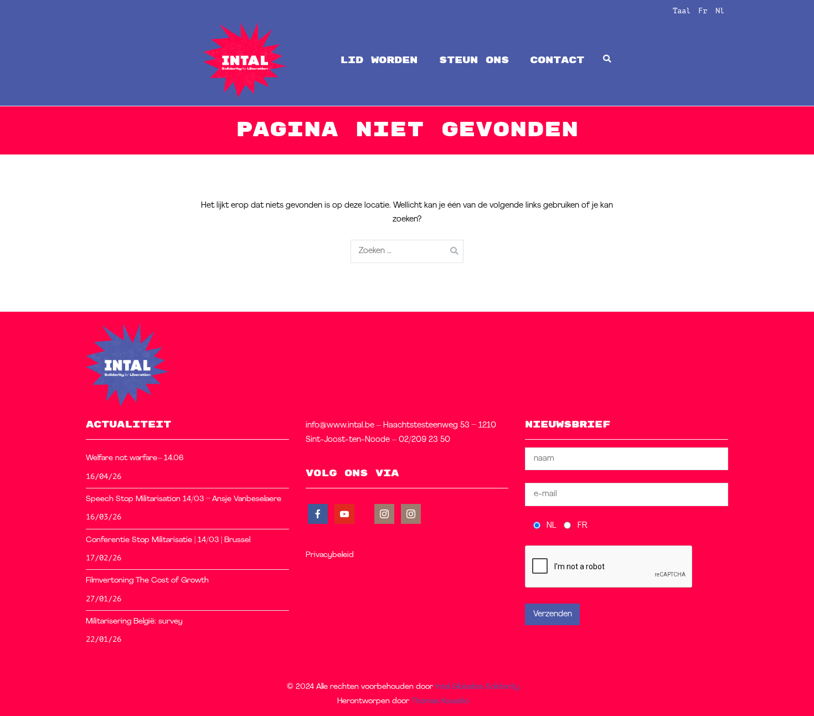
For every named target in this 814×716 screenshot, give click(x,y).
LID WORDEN (379, 60)
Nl (719, 10)
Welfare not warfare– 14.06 (135, 458)
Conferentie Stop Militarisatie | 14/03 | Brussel (168, 540)
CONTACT (557, 60)
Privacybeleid (330, 555)
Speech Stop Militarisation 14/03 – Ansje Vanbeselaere (183, 499)
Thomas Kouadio (440, 701)
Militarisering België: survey (134, 621)
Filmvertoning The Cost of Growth (147, 580)
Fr (702, 10)
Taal (682, 10)
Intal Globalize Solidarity (477, 687)
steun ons (474, 60)
